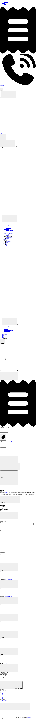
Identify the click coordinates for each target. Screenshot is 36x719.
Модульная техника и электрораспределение (8, 233)
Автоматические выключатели (9, 232)
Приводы (7, 226)
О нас (6, 244)
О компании (3, 3)
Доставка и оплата (6, 2)
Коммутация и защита (6, 231)
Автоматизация (5, 333)
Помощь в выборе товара (6, 1)
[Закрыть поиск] (8, 94)
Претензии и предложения (4, 700)
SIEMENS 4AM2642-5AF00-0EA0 (8, 579)
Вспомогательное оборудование (7, 331)
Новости (7, 247)
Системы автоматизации (6, 229)
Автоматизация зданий (6, 225)
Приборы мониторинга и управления (9, 230)
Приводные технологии (6, 222)
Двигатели (7, 223)
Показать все (7, 235)
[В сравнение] (0, 554)
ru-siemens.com (6, 492)
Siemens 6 (3, 680)
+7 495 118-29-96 (2, 85)
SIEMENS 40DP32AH (5, 562)
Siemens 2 (1, 680)
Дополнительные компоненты (9, 237)
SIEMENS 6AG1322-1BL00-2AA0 (8, 596)
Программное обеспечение (8, 228)
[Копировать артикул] (5, 359)
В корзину (2, 570)
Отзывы (2, 477)
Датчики (5, 332)
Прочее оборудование (6, 239)
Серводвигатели (7, 224)
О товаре (2, 462)
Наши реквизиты (4, 698)
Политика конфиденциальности (14, 441)
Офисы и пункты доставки (8, 245)
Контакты (5, 4)
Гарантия (7, 242)
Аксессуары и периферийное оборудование (10, 227)
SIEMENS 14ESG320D (5, 663)
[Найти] (0, 97)
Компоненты (7, 325)
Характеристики (3, 502)
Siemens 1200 (6, 680)
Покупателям (3, 0)
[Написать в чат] (15, 706)
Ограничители (7, 234)
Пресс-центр (3, 5)
